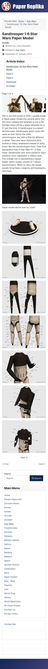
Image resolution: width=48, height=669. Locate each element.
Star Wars (20, 50)
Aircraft (8, 515)
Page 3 (9, 77)
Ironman (8, 532)
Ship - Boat (9, 581)
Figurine (8, 585)
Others (7, 597)
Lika (6, 589)
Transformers (10, 528)
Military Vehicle (11, 540)
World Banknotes (12, 601)
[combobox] (17, 478)
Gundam (8, 519)
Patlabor (8, 536)
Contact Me (10, 624)
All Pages (10, 86)
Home (7, 495)
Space (7, 560)
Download (11, 81)
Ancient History (11, 564)
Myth (6, 573)
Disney (7, 507)
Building (8, 552)
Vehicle (7, 544)
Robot (7, 548)
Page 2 (9, 73)
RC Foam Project (12, 605)
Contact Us (9, 609)
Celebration (9, 568)
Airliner (7, 511)
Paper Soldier (10, 577)
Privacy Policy (11, 613)
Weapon (8, 556)
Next (23, 457)
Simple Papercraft (13, 499)
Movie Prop (9, 593)
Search (7, 473)
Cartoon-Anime (11, 503)
